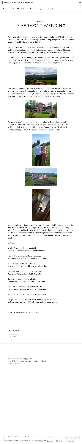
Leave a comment (14, 364)
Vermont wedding (32, 361)
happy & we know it (18, 8)
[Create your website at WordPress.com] (41, 2)
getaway (22, 361)
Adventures (18, 359)
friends (15, 361)
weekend (42, 361)
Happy (25, 359)
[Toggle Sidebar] (78, 9)
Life (30, 359)
